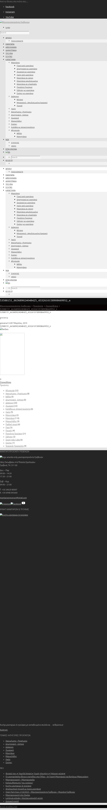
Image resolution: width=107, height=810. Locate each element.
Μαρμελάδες (16, 121)
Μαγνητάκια (21, 136)
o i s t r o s (8, 806)
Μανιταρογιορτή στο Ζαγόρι (18, 795)
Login (8, 27)
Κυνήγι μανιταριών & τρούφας (18, 786)
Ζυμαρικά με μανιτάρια (26, 72)
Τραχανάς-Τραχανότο (15, 446)
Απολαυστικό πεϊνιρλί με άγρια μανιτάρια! (23, 789)
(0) (9, 160)
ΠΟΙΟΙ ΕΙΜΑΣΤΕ (17, 41)
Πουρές (9, 430)
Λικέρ (13, 109)
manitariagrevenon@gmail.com (13, 498)
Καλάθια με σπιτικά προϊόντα (23, 127)
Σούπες (14, 124)
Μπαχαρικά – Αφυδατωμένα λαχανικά (32, 103)
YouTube (10, 17)
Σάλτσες (9, 437)
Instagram (10, 12)
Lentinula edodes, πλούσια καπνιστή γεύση (24, 798)
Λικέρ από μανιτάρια (25, 75)
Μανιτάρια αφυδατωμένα (27, 81)
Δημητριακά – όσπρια (19, 115)
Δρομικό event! (12, 801)
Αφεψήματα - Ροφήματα (16, 394)
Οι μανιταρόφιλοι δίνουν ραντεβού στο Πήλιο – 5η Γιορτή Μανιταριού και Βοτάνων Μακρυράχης (47, 777)
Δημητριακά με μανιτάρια (27, 69)
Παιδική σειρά (11, 424)
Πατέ (8, 427)
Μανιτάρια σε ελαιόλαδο (27, 84)
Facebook (10, 6)
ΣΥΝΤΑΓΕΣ (15, 143)
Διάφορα (15, 96)
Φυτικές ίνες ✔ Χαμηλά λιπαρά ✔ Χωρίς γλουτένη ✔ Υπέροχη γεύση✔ (35, 773)
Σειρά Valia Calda (13, 440)
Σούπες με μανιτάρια (25, 93)
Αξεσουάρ (15, 130)
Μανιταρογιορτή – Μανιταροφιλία (20, 780)
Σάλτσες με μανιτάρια (25, 90)
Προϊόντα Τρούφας (24, 87)
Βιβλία (19, 133)
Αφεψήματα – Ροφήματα (21, 112)
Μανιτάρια (15, 63)
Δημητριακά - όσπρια (14, 400)
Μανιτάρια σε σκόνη (25, 78)
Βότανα (20, 99)
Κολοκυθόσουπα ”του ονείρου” (19, 783)
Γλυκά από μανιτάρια (25, 66)
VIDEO (13, 146)
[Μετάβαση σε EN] (8, 152)
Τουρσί (19, 106)
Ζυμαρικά (15, 118)
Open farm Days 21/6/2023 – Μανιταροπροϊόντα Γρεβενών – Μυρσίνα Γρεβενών (40, 792)
